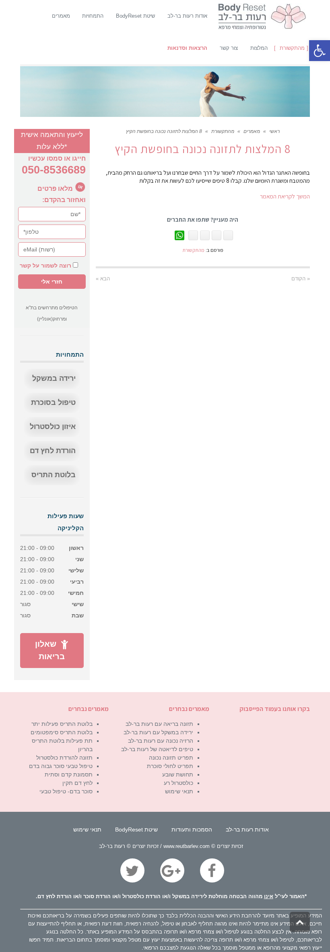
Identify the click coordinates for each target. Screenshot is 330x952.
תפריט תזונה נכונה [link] (171, 757)
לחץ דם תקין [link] (77, 783)
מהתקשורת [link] (222, 131)
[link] (319, 50)
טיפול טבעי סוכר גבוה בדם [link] (61, 766)
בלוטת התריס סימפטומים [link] (62, 732)
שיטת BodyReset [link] (136, 829)
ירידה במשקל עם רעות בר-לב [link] (158, 732)
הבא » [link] (103, 279)
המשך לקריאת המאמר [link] (285, 196)
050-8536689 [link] (54, 170)
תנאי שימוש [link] (179, 791)
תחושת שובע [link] (177, 774)
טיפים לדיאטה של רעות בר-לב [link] (157, 749)
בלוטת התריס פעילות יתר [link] (62, 724)
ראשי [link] (274, 131)
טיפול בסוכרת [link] (53, 402)
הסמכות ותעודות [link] (191, 829)
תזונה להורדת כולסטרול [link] (64, 757)
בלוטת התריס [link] (53, 475)
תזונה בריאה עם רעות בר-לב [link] (159, 724)
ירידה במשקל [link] (54, 378)
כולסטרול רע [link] (178, 783)
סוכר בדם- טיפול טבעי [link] (66, 791)
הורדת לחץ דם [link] (53, 451)
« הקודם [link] (300, 279)
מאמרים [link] (251, 131)
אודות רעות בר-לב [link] (247, 829)
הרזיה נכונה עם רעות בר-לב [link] (160, 740)
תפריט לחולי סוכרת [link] (170, 766)
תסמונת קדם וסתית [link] (69, 774)
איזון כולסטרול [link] (53, 427)
